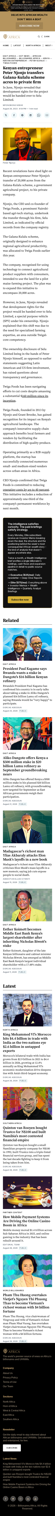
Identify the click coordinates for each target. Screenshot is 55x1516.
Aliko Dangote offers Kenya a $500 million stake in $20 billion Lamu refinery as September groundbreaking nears (25, 766)
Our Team (8, 1386)
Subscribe (11, 1448)
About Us (8, 1373)
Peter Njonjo (37, 61)
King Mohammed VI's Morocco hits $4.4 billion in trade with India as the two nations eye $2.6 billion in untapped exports (27, 1042)
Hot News (24, 56)
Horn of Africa (10, 1406)
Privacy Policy (10, 1377)
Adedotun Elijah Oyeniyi (16, 879)
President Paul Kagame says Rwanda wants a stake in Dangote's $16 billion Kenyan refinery (25, 674)
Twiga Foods (10, 63)
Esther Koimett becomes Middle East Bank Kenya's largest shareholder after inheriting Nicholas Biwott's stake (24, 937)
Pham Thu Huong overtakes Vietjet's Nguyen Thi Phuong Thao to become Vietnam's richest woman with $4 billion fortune (26, 1303)
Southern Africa (12, 1123)
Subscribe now (29, 25)
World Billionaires (13, 1290)
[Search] (39, 36)
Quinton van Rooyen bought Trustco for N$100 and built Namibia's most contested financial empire (25, 1133)
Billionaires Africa (29, 58)
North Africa (33, 45)
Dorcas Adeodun (12, 707)
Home (6, 45)
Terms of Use (10, 1382)
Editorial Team (11, 1245)
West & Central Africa (14, 1410)
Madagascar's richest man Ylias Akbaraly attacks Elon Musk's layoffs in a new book (25, 855)
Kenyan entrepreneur (15, 61)
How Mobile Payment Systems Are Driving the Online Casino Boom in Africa (26, 1220)
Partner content (12, 1212)
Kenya (46, 58)
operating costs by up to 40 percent (26, 490)
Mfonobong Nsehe (13, 105)
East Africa (9, 56)
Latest (17, 45)
